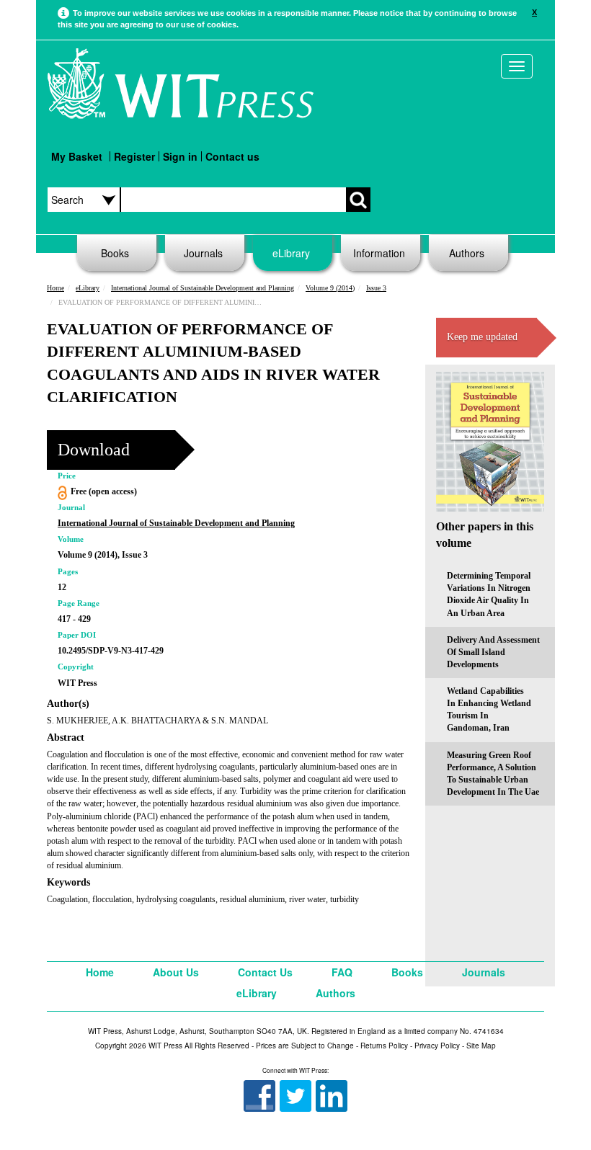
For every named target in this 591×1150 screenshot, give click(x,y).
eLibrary (291, 253)
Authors (466, 253)
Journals (203, 253)
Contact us (232, 156)
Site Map (481, 1045)
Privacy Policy (437, 1045)
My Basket (76, 156)
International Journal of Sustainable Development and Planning (202, 288)
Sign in (180, 156)
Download (94, 449)
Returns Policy (384, 1045)
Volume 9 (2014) (330, 288)
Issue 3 (376, 288)
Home (55, 288)
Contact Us (265, 972)
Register (134, 156)
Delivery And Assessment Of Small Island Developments (493, 652)
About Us (176, 972)
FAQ (342, 972)
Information (379, 253)
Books (115, 253)
